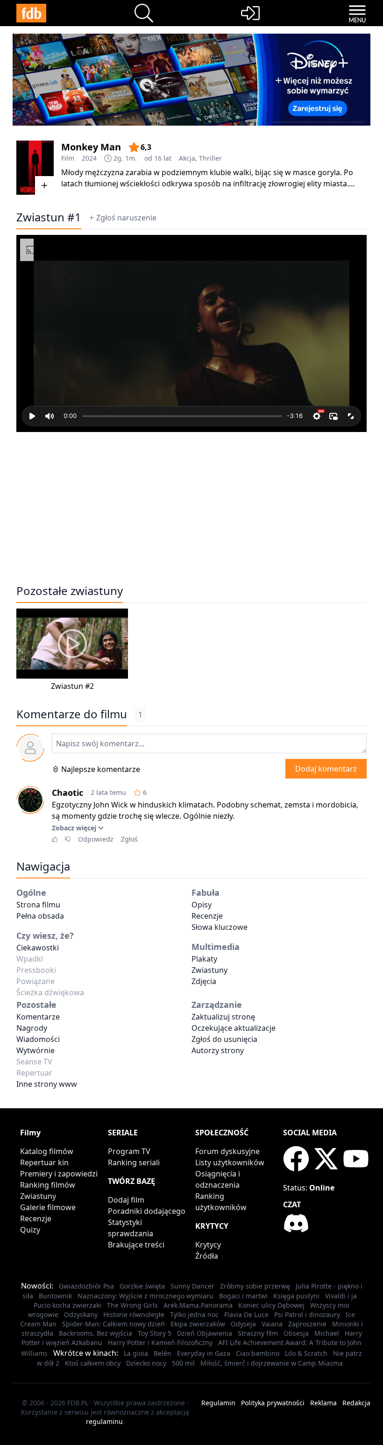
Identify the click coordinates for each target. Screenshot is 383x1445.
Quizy (30, 1230)
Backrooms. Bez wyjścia (95, 1333)
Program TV (129, 1151)
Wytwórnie (35, 1050)
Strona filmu (38, 905)
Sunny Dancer (192, 1286)
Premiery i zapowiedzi (59, 1174)
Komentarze (38, 1017)
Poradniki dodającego (146, 1211)
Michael (326, 1333)
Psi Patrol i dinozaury (307, 1314)
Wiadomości (38, 1039)
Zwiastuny (209, 970)
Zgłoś (129, 839)
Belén (162, 1353)
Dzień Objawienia (204, 1333)
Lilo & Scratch (306, 1353)
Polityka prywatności (273, 1402)
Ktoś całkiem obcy (93, 1363)
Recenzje (207, 916)
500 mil (183, 1363)
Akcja (187, 158)
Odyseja (243, 1323)
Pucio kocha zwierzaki (67, 1305)
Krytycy (208, 1245)
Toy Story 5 (154, 1333)
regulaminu (104, 1421)
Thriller (210, 158)
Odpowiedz (95, 839)
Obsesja (296, 1333)
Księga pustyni (296, 1295)
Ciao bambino (257, 1353)
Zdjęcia (204, 981)
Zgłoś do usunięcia (224, 1039)
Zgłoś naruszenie (126, 217)
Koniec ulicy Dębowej (271, 1305)
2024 (89, 158)
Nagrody (31, 1028)
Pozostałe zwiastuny (69, 590)
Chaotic (67, 792)
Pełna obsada (40, 916)
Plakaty (204, 959)
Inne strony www (46, 1084)
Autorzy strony (218, 1050)
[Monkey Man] (35, 168)
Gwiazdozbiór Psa (86, 1286)
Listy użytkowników (229, 1162)
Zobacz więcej (74, 827)
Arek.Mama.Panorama (198, 1305)
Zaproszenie (307, 1323)
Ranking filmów (47, 1185)
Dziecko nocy (146, 1363)
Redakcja (356, 1402)
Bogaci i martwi (243, 1295)
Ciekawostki (37, 947)
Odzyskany (81, 1314)
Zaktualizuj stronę (223, 1017)
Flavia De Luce (246, 1314)
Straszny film (258, 1333)
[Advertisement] (191, 503)
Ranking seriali (134, 1162)
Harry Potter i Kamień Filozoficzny (160, 1342)
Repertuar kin (44, 1162)
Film (67, 158)
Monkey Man (91, 147)
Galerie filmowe (48, 1207)
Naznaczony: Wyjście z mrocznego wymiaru (145, 1295)
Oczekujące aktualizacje (234, 1028)
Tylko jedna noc (194, 1314)
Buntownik (55, 1295)
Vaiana (272, 1323)
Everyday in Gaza (203, 1353)
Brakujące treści (136, 1245)
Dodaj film (126, 1200)
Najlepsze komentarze (100, 769)
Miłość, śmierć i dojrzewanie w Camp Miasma (271, 1363)
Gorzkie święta (142, 1286)
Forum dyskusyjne (227, 1151)
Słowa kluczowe (220, 927)
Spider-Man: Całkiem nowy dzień (113, 1323)
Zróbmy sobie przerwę (255, 1286)
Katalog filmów (46, 1151)
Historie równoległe (133, 1314)
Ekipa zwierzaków (197, 1323)
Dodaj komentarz (326, 769)
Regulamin (218, 1402)
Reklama (323, 1402)
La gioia (136, 1353)
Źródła (206, 1256)
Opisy (202, 905)
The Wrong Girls (132, 1305)
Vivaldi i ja (341, 1295)
